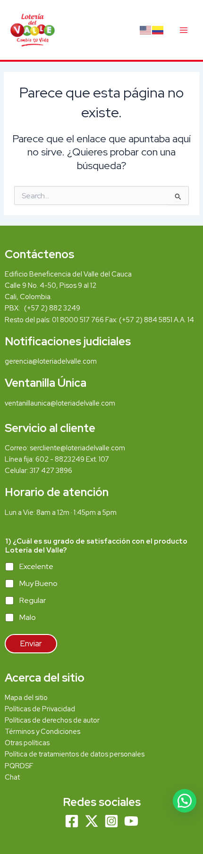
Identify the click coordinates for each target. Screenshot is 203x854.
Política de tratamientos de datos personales (74, 753)
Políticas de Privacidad (40, 708)
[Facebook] (72, 821)
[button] (184, 801)
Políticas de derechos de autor (52, 720)
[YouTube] (131, 821)
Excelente (36, 566)
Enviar (31, 643)
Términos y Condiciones (43, 731)
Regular (32, 600)
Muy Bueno (38, 583)
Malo (27, 617)
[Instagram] (111, 821)
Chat (12, 777)
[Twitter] (92, 821)
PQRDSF (19, 765)
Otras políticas (27, 742)
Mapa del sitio (26, 697)
